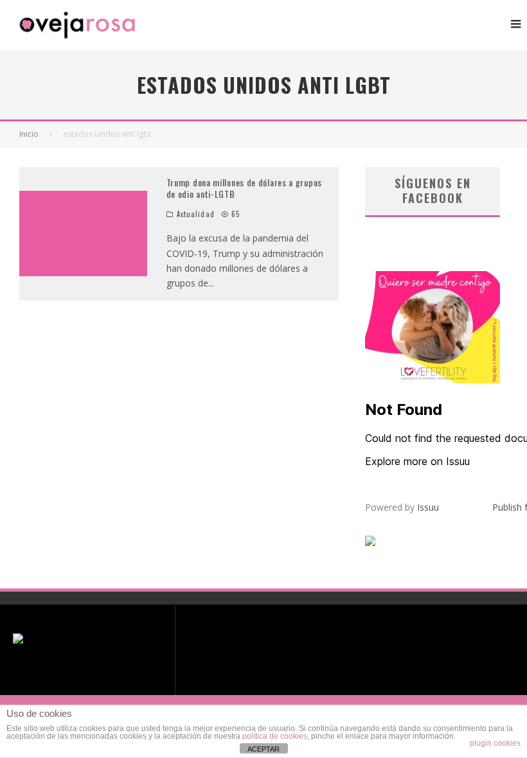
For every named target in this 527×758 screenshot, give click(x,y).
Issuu (428, 507)
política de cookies (274, 736)
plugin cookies (495, 743)
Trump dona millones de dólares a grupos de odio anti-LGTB (244, 187)
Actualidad (196, 213)
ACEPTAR (263, 749)
